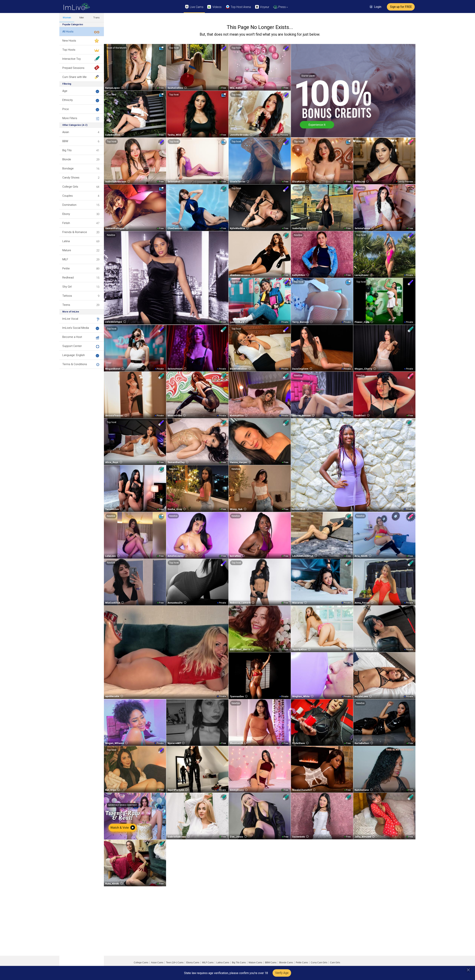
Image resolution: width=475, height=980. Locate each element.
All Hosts (67, 31)
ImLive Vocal (70, 318)
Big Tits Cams (239, 962)
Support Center (72, 346)
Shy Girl (67, 286)
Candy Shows (70, 177)
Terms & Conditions (74, 364)
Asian (65, 132)
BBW (65, 141)
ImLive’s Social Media (75, 328)
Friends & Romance (74, 232)
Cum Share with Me (74, 77)
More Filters (69, 118)
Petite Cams (302, 962)
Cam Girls (335, 962)
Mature (66, 250)
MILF (65, 259)
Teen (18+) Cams (175, 962)
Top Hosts (68, 49)
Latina (66, 241)
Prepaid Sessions (73, 68)
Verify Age (282, 973)
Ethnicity (67, 100)
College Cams (141, 962)
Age (64, 91)
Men (81, 17)
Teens (66, 305)
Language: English (73, 355)
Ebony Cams (192, 962)
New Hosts (69, 40)
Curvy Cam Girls (319, 962)
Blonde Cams (286, 962)
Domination (69, 205)
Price (65, 109)
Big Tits (67, 150)
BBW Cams (270, 962)
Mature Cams (255, 962)
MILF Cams (208, 962)
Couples (67, 195)
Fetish (66, 223)
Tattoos (67, 295)
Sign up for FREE (401, 7)
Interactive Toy (71, 58)
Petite (66, 268)
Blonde (66, 159)
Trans (96, 17)
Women (67, 17)
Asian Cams (157, 962)
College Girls (70, 186)
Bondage (68, 168)
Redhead (68, 277)
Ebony (66, 214)
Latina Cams (222, 962)
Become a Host (72, 337)
